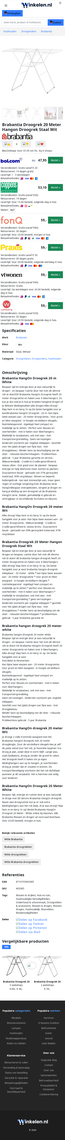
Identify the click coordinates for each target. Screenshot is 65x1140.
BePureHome (48, 1028)
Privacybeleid (47, 1085)
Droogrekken (23, 358)
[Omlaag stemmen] (26, 144)
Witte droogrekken (15, 854)
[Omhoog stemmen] (7, 144)
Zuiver (48, 1033)
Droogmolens (39, 358)
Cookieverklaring (49, 1094)
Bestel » (55, 160)
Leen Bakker (49, 1043)
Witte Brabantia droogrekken (21, 862)
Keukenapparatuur (16, 1038)
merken (55, 1010)
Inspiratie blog (49, 1060)
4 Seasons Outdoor (48, 1022)
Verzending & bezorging (16, 1067)
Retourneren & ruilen (16, 1062)
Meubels (16, 1017)
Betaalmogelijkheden (16, 1083)
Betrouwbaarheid (48, 1080)
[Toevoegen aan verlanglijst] (40, 144)
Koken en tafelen (16, 1043)
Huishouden (54, 358)
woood (49, 1038)
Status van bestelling (16, 1072)
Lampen (16, 1028)
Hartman (49, 1017)
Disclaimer (48, 1089)
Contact (49, 1065)
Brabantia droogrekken (18, 846)
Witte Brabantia (13, 839)
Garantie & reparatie (16, 1077)
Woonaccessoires (16, 1022)
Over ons (49, 1070)
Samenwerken (49, 1075)
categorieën (22, 1010)
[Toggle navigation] (6, 5)
